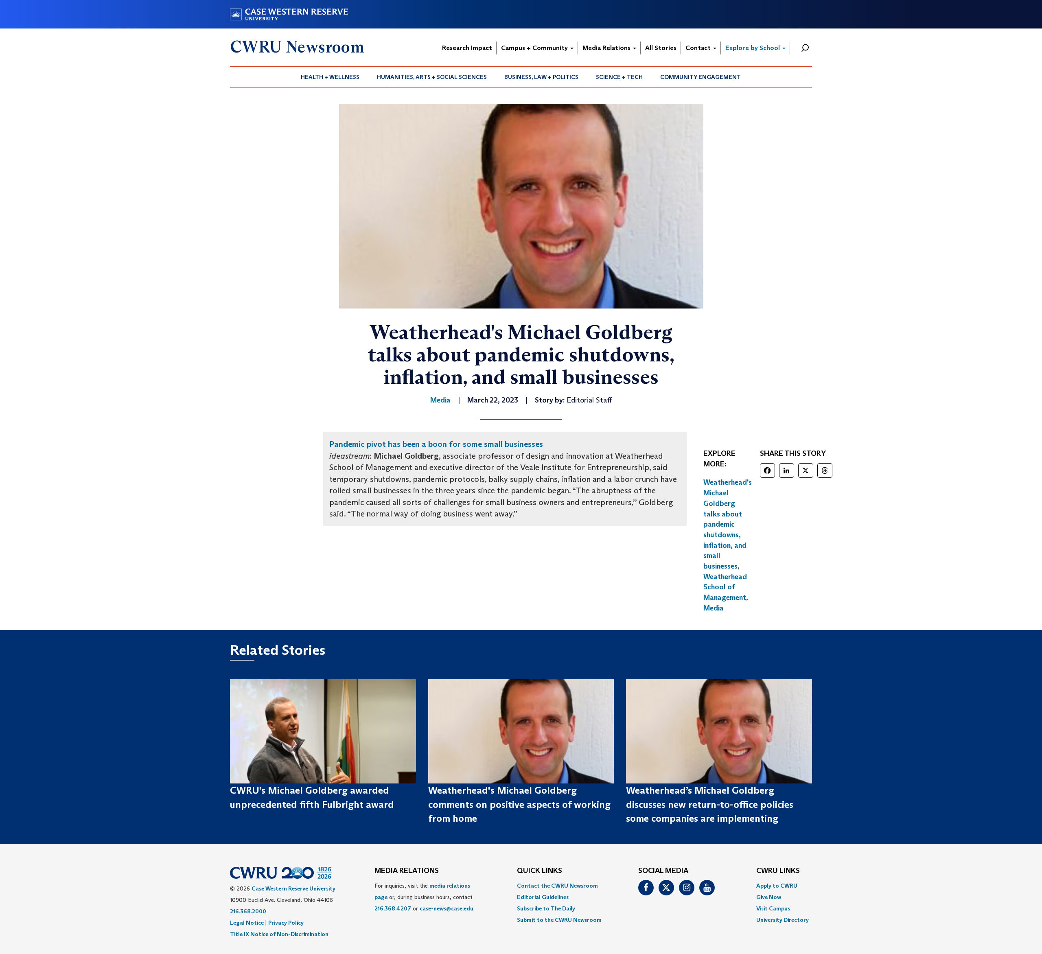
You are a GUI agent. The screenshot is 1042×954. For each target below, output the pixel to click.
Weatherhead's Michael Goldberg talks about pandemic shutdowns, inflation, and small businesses (727, 524)
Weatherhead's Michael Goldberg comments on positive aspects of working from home (519, 804)
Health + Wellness (330, 77)
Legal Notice (247, 922)
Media (713, 608)
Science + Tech (619, 77)
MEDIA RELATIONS (406, 871)
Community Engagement (700, 77)
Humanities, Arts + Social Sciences (432, 77)
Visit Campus (773, 908)
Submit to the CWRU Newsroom (559, 919)
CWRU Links (778, 871)
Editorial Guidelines (543, 897)
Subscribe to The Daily (546, 908)
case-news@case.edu (446, 908)
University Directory (782, 919)
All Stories (660, 48)
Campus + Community (535, 48)
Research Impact (467, 48)
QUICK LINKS (539, 871)
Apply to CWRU (776, 885)
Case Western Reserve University (293, 888)
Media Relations (607, 48)
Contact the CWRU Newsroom (557, 885)
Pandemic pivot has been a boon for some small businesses (436, 444)
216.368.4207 (392, 908)
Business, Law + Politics (541, 77)
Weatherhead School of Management (725, 587)
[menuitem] (330, 77)
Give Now (768, 897)
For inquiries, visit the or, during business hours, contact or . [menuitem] (424, 897)
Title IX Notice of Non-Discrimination (279, 934)
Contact (698, 48)
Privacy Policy (286, 922)
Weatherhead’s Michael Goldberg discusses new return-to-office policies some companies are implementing (709, 804)
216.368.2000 (248, 911)
